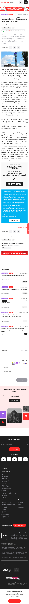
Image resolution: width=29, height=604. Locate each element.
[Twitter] (14, 47)
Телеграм (20, 506)
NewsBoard (4, 481)
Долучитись (14, 220)
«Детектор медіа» (23, 227)
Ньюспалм (4, 495)
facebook (20, 502)
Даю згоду (14, 601)
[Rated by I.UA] (20, 579)
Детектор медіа (5, 471)
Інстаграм (21, 507)
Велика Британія (7, 248)
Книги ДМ (4, 507)
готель (17, 245)
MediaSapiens (4, 473)
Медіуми (3, 497)
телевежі (12, 243)
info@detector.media (8, 543)
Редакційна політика (6, 502)
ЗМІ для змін (4, 476)
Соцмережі (22, 500)
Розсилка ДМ (5, 516)
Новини (10, 14)
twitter (19, 504)
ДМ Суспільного (5, 474)
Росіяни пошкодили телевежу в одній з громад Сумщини (14, 301)
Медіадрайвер (5, 480)
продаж (5, 245)
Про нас (4, 500)
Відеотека (4, 485)
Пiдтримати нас (19, 525)
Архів (2, 518)
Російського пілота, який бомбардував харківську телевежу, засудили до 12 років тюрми (13, 315)
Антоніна (3, 490)
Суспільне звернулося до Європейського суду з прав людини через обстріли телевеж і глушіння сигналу (13, 330)
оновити (24, 360)
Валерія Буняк (10, 25)
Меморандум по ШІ (6, 506)
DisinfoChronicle (5, 483)
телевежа (5, 243)
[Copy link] (18, 47)
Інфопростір (5, 14)
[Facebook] (10, 47)
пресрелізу (10, 79)
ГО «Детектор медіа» (6, 492)
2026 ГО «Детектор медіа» (10, 544)
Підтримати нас (5, 513)
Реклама (3, 509)
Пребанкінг (4, 478)
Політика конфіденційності (8, 504)
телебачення (20, 243)
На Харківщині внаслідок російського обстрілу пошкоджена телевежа (13, 276)
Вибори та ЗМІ (5, 487)
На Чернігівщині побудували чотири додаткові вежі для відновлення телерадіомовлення (14, 290)
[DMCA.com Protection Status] (9, 579)
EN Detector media (6, 488)
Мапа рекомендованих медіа (9, 493)
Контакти (3, 511)
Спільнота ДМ (14, 400)
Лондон (11, 245)
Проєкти (4, 469)
